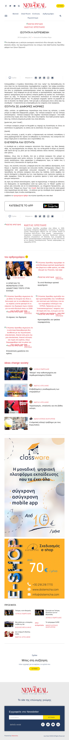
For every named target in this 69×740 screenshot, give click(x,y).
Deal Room (26, 14)
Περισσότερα (33, 18)
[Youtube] (14, 5)
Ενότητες (36, 14)
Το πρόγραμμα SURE (53, 622)
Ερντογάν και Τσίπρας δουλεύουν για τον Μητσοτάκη (53, 612)
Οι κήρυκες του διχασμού (16, 317)
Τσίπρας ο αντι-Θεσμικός (23, 610)
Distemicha (15, 735)
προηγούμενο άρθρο (20, 195)
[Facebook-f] (5, 5)
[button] (60, 15)
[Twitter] (10, 5)
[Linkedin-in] (18, 5)
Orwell (33, 188)
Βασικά (16, 14)
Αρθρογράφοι (48, 14)
